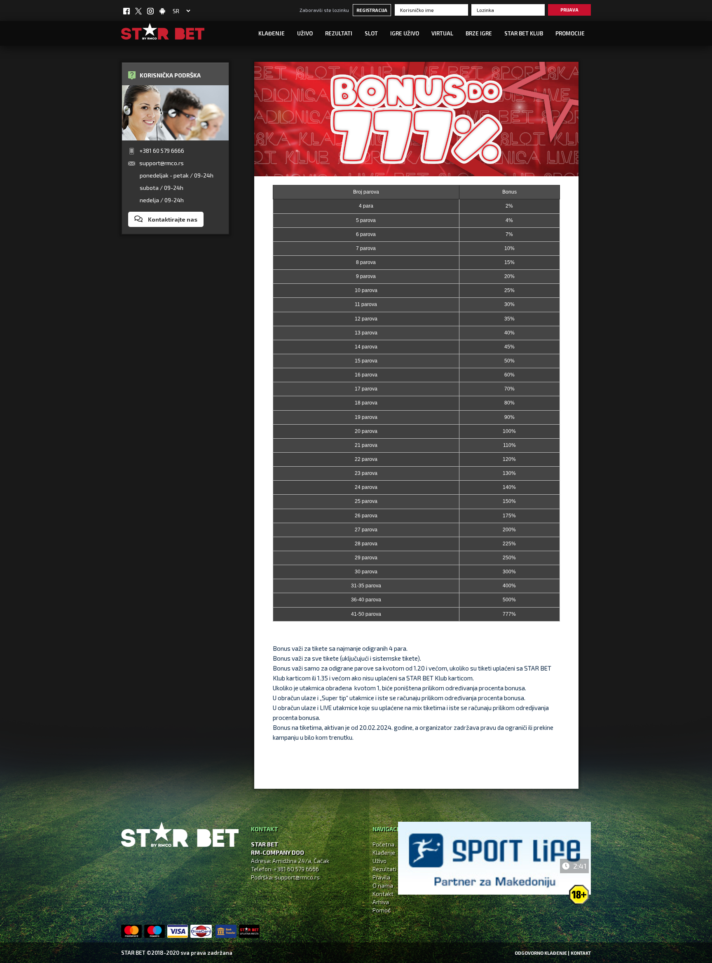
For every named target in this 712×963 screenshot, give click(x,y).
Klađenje (271, 33)
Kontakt (382, 893)
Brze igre (479, 33)
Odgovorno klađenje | (542, 953)
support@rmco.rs (161, 162)
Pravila (381, 877)
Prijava (569, 9)
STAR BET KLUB (523, 33)
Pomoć (381, 910)
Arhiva (380, 901)
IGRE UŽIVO (404, 33)
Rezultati (338, 33)
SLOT (371, 33)
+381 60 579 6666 (161, 150)
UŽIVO (305, 33)
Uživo (379, 860)
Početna (383, 844)
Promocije (570, 33)
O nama (382, 885)
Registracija (371, 10)
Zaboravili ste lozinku (324, 10)
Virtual (442, 33)
